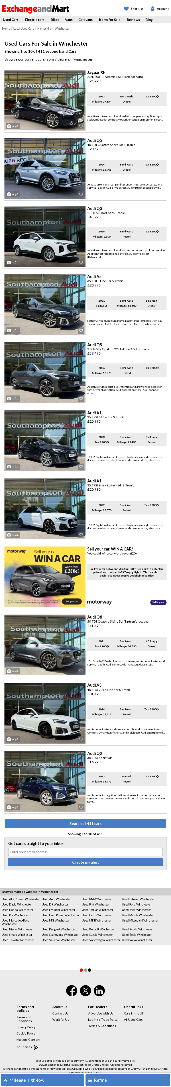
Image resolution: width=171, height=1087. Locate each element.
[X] (85, 995)
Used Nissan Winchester (17, 929)
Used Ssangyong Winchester (60, 934)
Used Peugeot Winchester (58, 929)
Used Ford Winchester (136, 904)
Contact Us (60, 1013)
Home (6, 28)
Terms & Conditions (102, 1026)
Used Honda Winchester (17, 910)
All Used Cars (133, 1019)
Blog (149, 20)
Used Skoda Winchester (137, 929)
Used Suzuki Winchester (97, 934)
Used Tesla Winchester (137, 934)
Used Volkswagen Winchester (101, 940)
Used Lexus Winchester (97, 915)
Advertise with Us (100, 1013)
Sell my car (158, 602)
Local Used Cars (23, 28)
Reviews (133, 20)
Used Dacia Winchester (17, 904)
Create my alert (85, 862)
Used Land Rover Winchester (60, 915)
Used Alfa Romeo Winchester (21, 899)
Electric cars (34, 20)
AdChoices (24, 1047)
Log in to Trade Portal (103, 1019)
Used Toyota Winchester (18, 940)
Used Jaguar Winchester (97, 910)
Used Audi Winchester (56, 899)
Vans (69, 20)
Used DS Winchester (55, 904)
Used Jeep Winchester (136, 910)
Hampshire (44, 28)
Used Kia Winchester (15, 915)
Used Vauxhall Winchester (58, 940)
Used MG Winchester (55, 920)
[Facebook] (71, 993)
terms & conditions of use (93, 1060)
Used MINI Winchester (96, 920)
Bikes (55, 20)
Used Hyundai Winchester (58, 910)
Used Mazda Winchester (138, 915)
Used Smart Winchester (17, 934)
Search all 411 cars (85, 823)
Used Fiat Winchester (96, 904)
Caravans (85, 20)
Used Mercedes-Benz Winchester (15, 922)
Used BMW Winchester (97, 899)
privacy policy (127, 1060)
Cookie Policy (25, 1033)
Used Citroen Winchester (138, 899)
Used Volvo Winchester (137, 940)
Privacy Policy (25, 1027)
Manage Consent (28, 1039)
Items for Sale (109, 20)
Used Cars (10, 20)
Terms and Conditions (24, 1019)
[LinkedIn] (99, 993)
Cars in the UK (134, 1013)
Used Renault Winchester (98, 929)
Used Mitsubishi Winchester (140, 920)
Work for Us (60, 1019)
